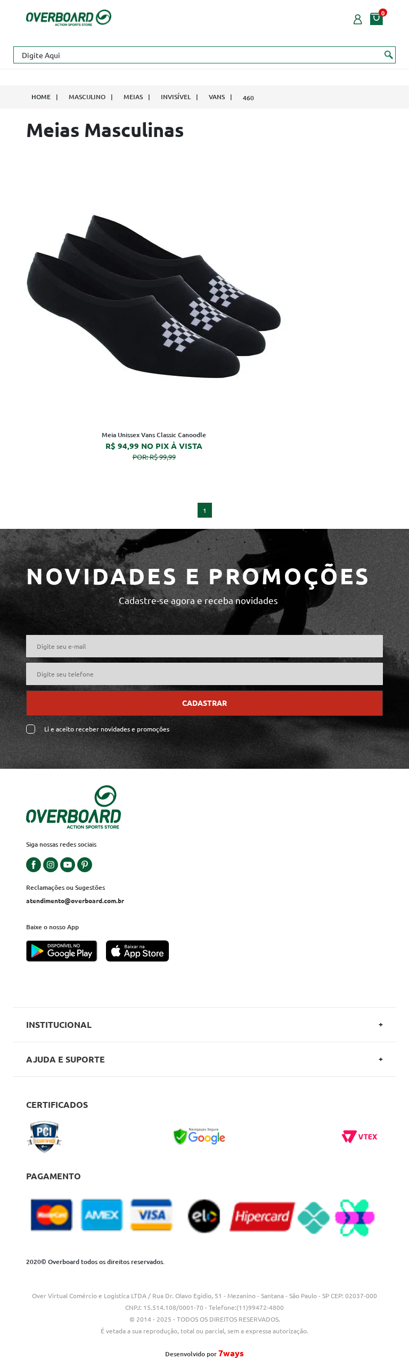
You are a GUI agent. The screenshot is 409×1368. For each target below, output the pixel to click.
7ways (231, 1352)
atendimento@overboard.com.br (75, 900)
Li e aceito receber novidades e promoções (106, 729)
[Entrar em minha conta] (358, 18)
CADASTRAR (204, 702)
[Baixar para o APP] (66, 952)
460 (248, 97)
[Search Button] (389, 54)
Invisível (176, 96)
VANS (217, 96)
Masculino (87, 96)
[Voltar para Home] (68, 16)
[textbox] (204, 54)
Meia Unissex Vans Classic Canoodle (154, 434)
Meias (133, 96)
